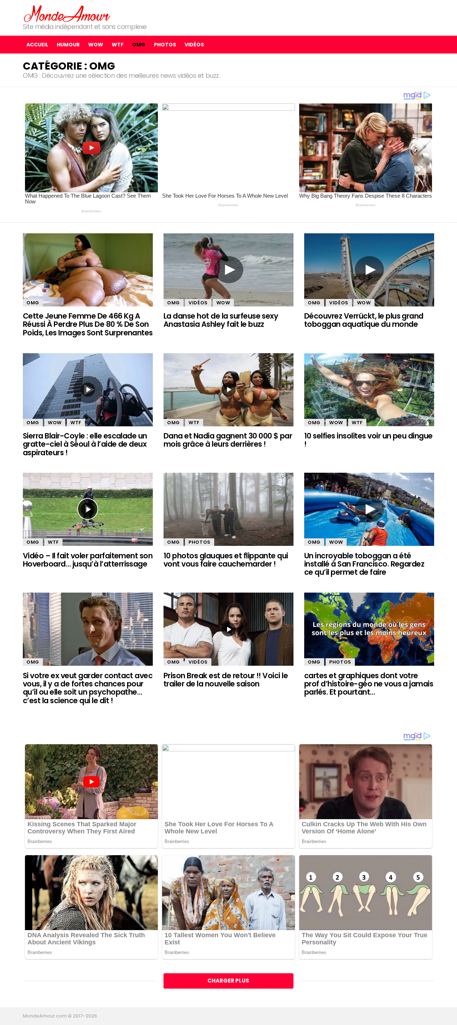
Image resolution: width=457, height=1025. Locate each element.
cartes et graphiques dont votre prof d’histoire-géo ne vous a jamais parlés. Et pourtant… (368, 683)
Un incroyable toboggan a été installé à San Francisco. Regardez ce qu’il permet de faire (364, 564)
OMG (138, 44)
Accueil (37, 44)
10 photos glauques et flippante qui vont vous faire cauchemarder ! (226, 559)
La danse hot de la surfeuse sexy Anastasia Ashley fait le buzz (221, 320)
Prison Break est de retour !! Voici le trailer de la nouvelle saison (226, 679)
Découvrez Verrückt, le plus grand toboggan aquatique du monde (363, 320)
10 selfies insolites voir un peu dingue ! (368, 440)
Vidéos (194, 44)
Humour (68, 44)
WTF (118, 44)
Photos (165, 44)
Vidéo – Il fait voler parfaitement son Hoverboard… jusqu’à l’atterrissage (87, 559)
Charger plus (228, 980)
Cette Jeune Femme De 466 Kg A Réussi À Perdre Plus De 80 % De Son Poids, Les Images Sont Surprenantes (88, 324)
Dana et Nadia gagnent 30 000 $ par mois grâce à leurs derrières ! (228, 440)
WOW (95, 44)
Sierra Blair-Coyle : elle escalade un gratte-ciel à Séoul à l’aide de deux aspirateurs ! (85, 444)
